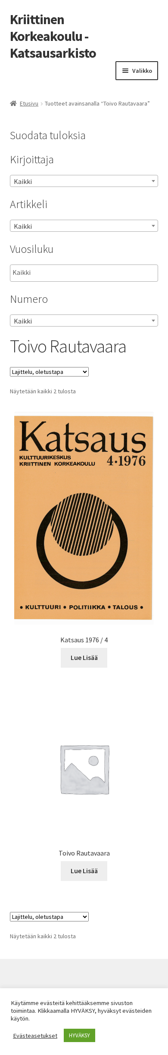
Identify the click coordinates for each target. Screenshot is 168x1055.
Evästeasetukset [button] (35, 1035)
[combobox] (84, 181)
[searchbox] (55, 272)
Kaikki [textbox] (23, 181)
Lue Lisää (84, 657)
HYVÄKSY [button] (79, 1035)
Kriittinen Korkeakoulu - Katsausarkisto (53, 36)
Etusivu (29, 103)
